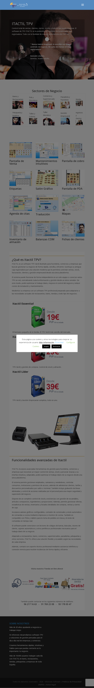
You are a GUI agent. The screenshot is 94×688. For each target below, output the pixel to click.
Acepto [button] (46, 346)
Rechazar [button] (56, 346)
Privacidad (59, 342)
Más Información (46, 342)
